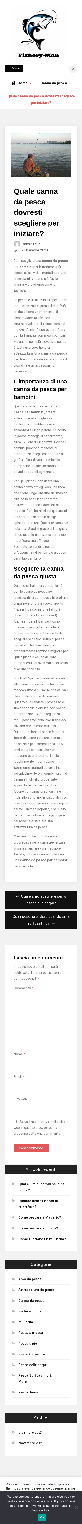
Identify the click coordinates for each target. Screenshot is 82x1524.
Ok (42, 1517)
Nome (19, 1054)
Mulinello (25, 1322)
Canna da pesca (53, 83)
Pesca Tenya (28, 1392)
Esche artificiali (30, 1311)
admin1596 (32, 244)
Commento (23, 988)
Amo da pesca (29, 1279)
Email (19, 1077)
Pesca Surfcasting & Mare (35, 1378)
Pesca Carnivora (31, 1354)
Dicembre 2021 (30, 1432)
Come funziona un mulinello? (42, 1239)
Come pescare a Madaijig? (39, 1217)
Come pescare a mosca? (38, 1228)
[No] (76, 1507)
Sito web (20, 1099)
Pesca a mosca (30, 1333)
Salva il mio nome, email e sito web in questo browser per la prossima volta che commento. (39, 1128)
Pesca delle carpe (32, 1365)
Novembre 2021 (31, 1443)
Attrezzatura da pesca (36, 1290)
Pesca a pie (27, 1343)
